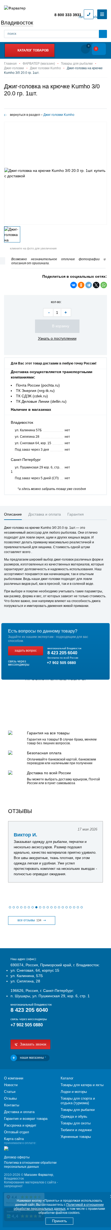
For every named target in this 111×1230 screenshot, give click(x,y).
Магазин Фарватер (38, 1175)
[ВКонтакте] (73, 285)
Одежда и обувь (74, 1116)
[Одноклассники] (81, 285)
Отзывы (10, 1098)
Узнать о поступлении (57, 338)
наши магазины (33, 1057)
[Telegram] (88, 285)
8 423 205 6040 (62, 653)
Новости (11, 1085)
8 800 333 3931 (67, 15)
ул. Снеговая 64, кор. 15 (33, 443)
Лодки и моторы (74, 1092)
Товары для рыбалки (78, 1110)
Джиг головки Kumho (58, 115)
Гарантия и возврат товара (25, 1119)
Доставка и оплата (19, 1112)
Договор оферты (17, 1157)
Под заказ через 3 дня (32, 449)
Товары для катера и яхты (82, 1085)
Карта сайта (14, 1139)
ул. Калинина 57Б (28, 430)
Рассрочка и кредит (20, 1125)
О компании (13, 1078)
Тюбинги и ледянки (76, 1130)
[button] (10, 907)
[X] (96, 285)
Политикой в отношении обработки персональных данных (59, 1207)
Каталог (67, 1078)
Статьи (9, 1092)
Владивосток (17, 23)
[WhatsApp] (103, 285)
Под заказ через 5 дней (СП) (37, 478)
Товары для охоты (76, 1123)
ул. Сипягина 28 (27, 437)
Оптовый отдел (16, 1132)
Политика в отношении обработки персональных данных (30, 1165)
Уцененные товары (76, 1137)
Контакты (11, 1105)
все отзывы (29, 920)
